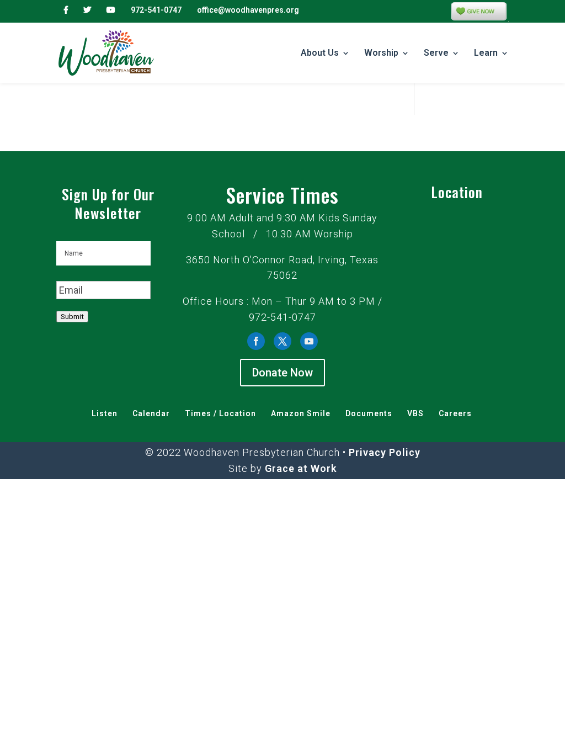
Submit (72, 316)
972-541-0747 (156, 10)
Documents (368, 413)
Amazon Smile (301, 413)
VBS (415, 413)
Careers (455, 413)
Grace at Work (301, 468)
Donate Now (282, 372)
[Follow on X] (282, 341)
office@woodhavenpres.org (248, 10)
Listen (105, 413)
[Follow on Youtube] (309, 341)
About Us (320, 53)
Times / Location (220, 413)
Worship (381, 53)
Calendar (151, 413)
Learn (486, 53)
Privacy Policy (384, 452)
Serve (436, 53)
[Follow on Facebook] (256, 341)
